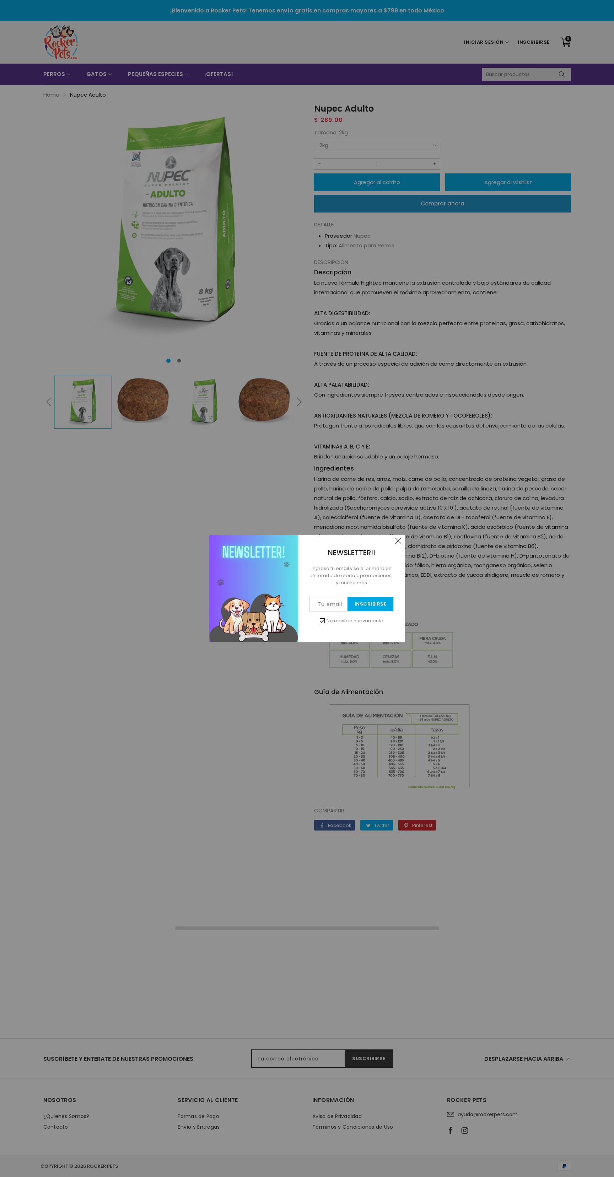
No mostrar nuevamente (355, 620)
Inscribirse (371, 604)
